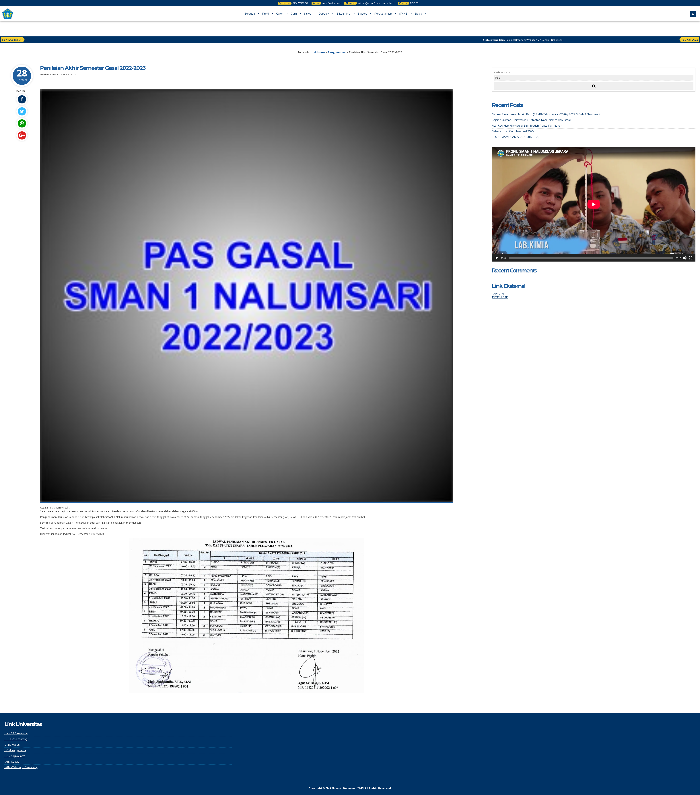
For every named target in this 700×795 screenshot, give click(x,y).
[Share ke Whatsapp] (22, 123)
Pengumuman (337, 52)
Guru (294, 13)
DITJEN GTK (500, 297)
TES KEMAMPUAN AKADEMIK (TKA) (515, 137)
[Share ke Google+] (22, 135)
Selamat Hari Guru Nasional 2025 (513, 131)
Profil (265, 13)
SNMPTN (498, 294)
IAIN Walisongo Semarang (21, 767)
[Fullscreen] (691, 258)
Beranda (249, 13)
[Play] (497, 258)
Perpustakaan (383, 13)
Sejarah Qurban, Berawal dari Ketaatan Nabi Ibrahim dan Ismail (531, 120)
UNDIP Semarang (16, 739)
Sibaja (418, 13)
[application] (593, 204)
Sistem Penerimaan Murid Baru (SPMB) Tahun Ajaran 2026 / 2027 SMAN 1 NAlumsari (546, 114)
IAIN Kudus (11, 761)
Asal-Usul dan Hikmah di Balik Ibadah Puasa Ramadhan (527, 125)
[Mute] (685, 258)
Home (321, 52)
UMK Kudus (12, 744)
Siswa (307, 13)
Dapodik (323, 13)
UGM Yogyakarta (15, 750)
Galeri (279, 13)
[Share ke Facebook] (22, 99)
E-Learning (343, 13)
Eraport (362, 13)
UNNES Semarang (16, 733)
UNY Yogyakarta (14, 756)
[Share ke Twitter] (22, 111)
